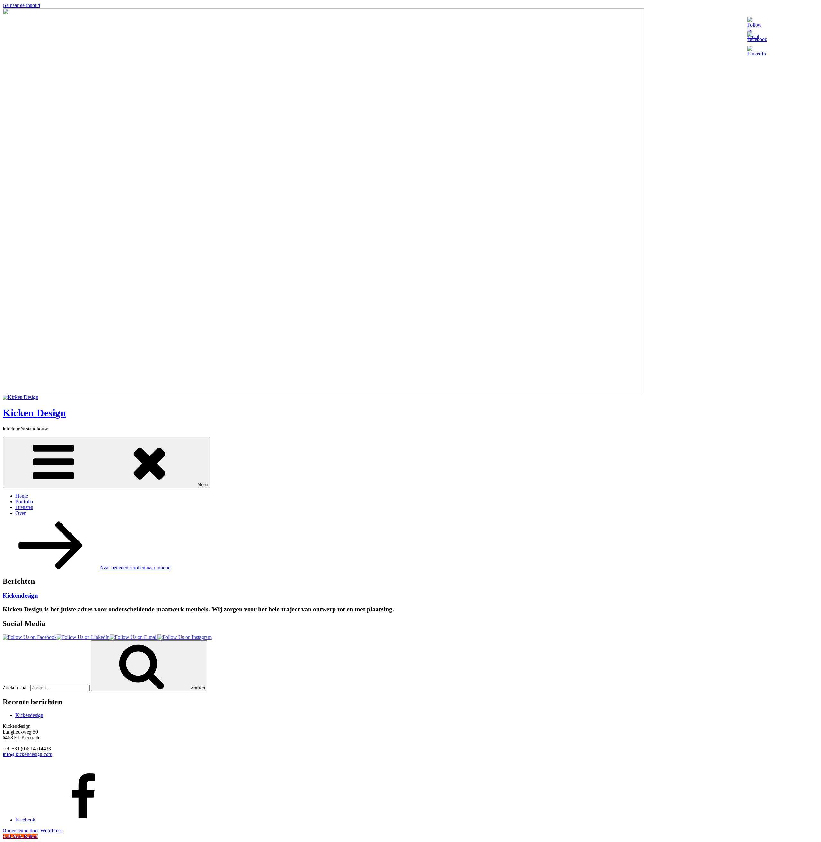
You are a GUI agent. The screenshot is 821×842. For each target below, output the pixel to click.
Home (21, 495)
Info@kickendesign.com (27, 754)
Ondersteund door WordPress (32, 830)
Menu (203, 484)
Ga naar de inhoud (21, 5)
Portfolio (24, 501)
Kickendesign (20, 595)
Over (20, 513)
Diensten (24, 507)
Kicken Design (34, 413)
